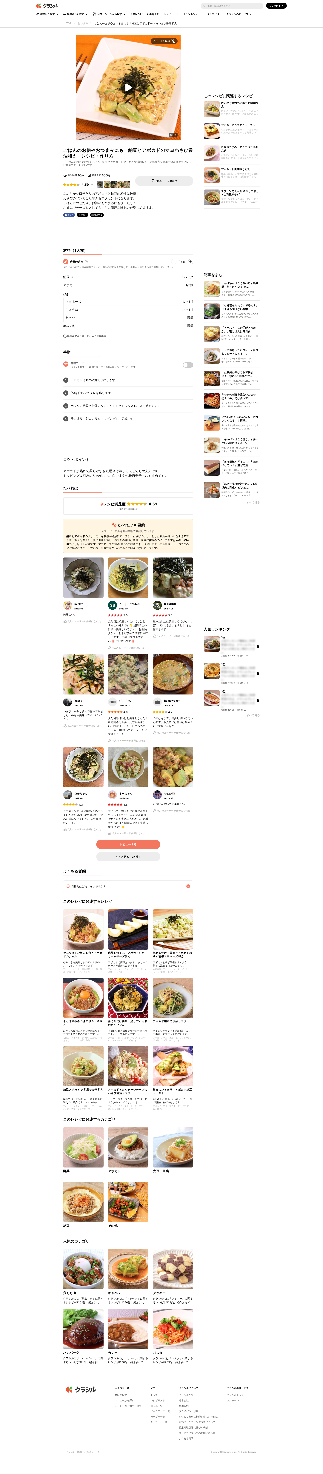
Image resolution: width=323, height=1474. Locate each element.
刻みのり (69, 326)
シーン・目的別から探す (128, 1405)
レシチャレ (233, 1400)
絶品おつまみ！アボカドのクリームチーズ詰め (126, 954)
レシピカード (171, 14)
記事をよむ (153, 14)
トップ (154, 1394)
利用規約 (184, 1405)
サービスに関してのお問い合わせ (197, 1432)
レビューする (128, 844)
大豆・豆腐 (161, 1171)
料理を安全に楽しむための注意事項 (86, 336)
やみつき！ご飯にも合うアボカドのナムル (82, 954)
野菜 (66, 1171)
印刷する (98, 215)
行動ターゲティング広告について (197, 1422)
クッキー (159, 1293)
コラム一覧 (156, 1405)
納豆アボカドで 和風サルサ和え (83, 1089)
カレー (113, 1353)
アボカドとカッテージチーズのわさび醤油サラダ (127, 1091)
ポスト (84, 215)
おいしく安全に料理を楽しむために (198, 1416)
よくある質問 (186, 1438)
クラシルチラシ (235, 1394)
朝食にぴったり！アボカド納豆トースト (172, 1091)
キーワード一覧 (158, 1422)
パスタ (157, 1353)
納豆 (66, 277)
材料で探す (121, 1394)
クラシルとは (186, 1394)
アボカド (69, 285)
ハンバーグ (71, 1353)
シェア (71, 215)
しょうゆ (71, 310)
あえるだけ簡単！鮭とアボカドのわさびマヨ (127, 1022)
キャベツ (114, 1293)
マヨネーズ (73, 302)
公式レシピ (136, 14)
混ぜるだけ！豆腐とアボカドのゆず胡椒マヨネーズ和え (172, 954)
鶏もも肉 (69, 1293)
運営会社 (184, 1400)
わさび (70, 318)
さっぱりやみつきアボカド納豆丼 (82, 1022)
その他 (113, 1225)
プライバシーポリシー (191, 1411)
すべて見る (253, 502)
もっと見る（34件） (128, 856)
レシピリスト (157, 1400)
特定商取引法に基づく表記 (193, 1427)
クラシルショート (193, 14)
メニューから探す (124, 1400)
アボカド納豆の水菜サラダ (170, 1021)
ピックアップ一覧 (160, 1411)
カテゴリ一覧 (157, 1416)
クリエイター (214, 14)
